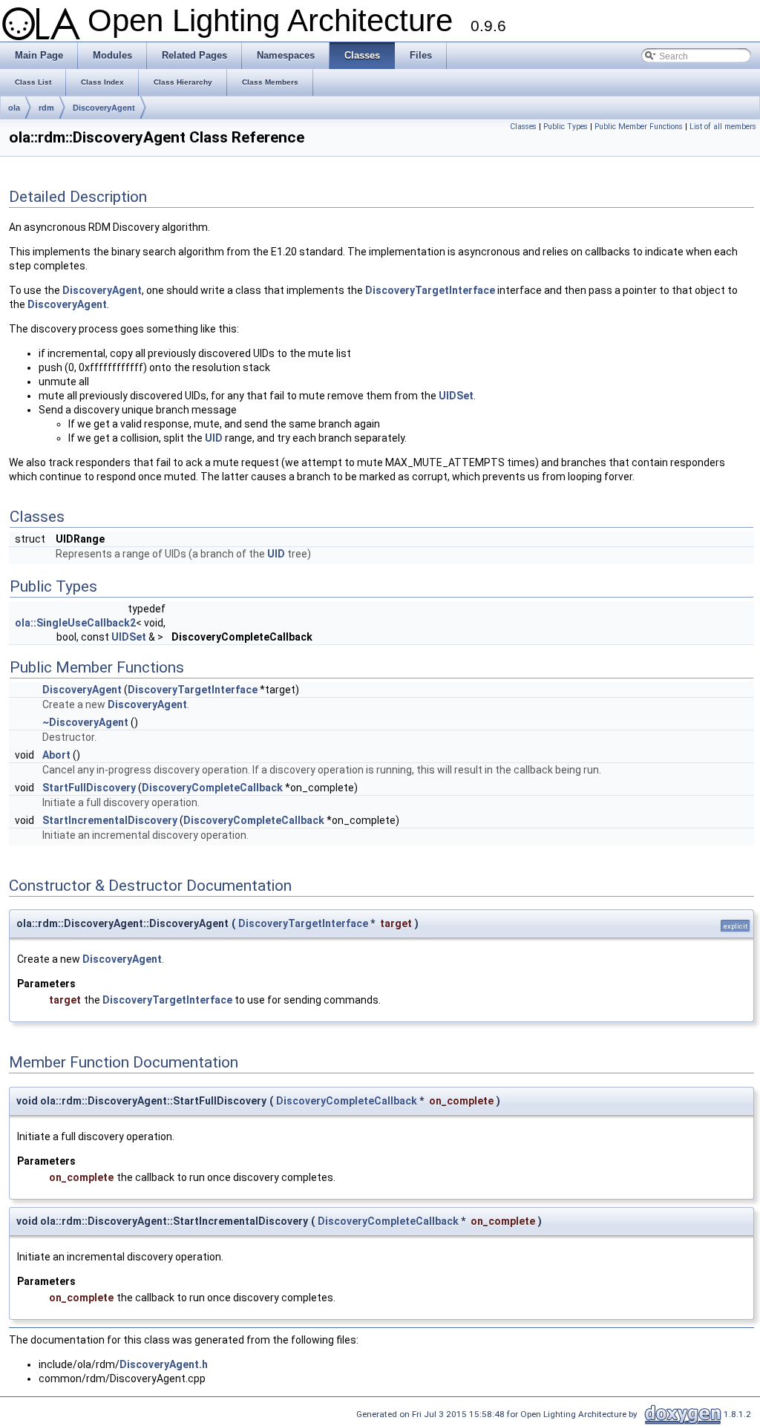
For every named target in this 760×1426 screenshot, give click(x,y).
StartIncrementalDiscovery (109, 820)
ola (14, 107)
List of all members (722, 126)
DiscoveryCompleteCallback (212, 788)
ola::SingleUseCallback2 (75, 623)
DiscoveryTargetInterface (430, 290)
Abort (56, 755)
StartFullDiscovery (89, 788)
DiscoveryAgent (104, 107)
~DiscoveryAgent (85, 722)
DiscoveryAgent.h (163, 1364)
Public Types (565, 126)
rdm (46, 107)
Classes (523, 126)
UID (214, 438)
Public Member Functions (638, 126)
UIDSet (456, 396)
